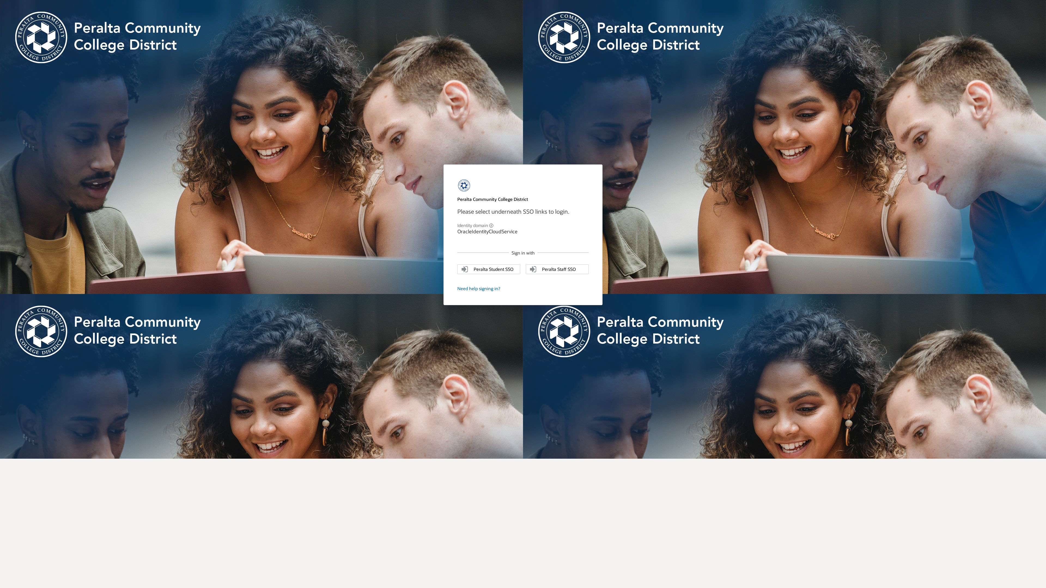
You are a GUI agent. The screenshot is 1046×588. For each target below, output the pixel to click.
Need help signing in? (478, 288)
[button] (491, 225)
